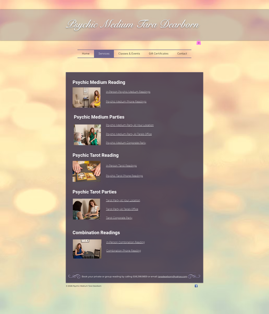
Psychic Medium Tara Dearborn (132, 24)
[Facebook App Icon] (196, 285)
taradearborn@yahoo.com (172, 276)
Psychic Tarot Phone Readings (124, 175)
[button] (198, 42)
